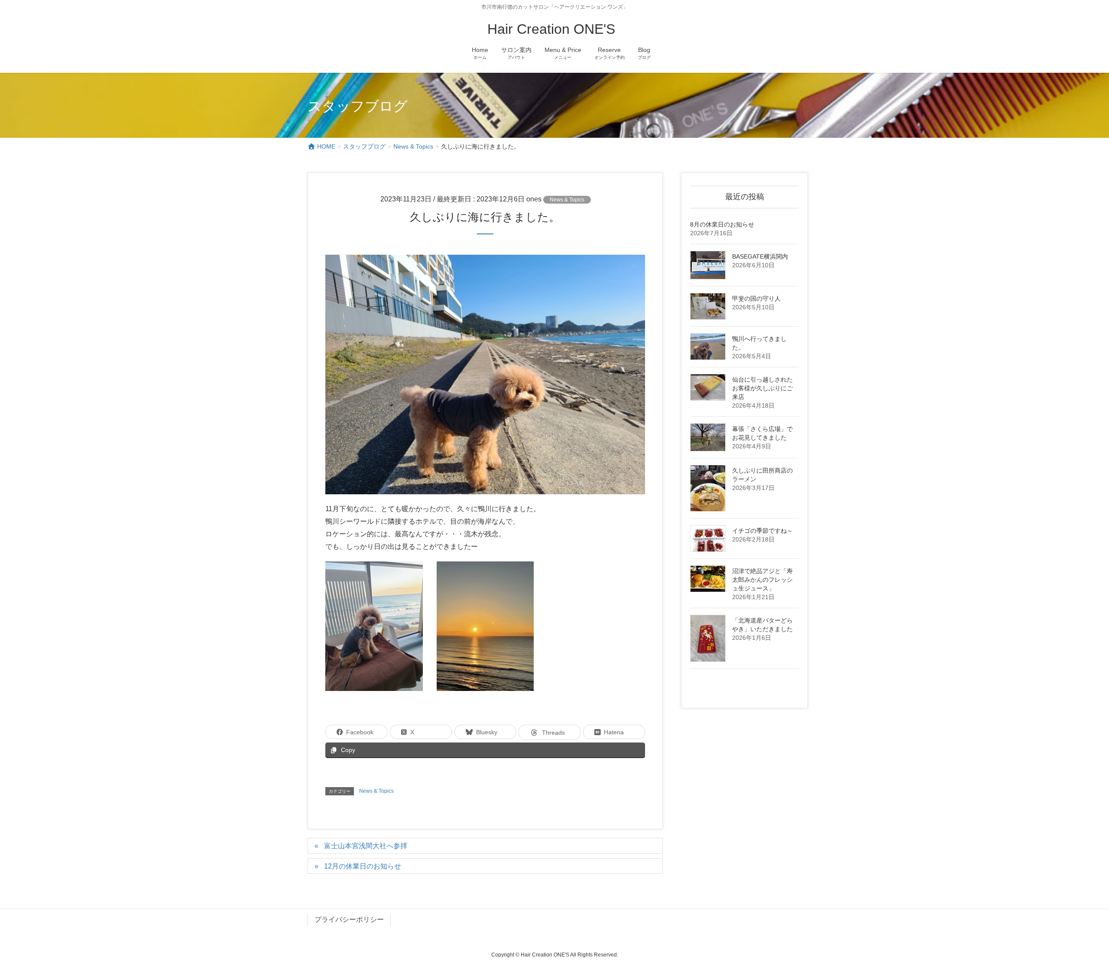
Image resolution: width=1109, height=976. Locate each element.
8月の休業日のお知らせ (722, 224)
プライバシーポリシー (349, 919)
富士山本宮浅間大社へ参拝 (365, 846)
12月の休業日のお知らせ (362, 866)
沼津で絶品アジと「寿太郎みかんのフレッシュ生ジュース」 (762, 579)
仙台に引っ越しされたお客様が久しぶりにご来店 (762, 388)
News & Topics (567, 200)
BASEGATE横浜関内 (760, 256)
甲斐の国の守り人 (756, 298)
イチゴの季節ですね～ (762, 530)
